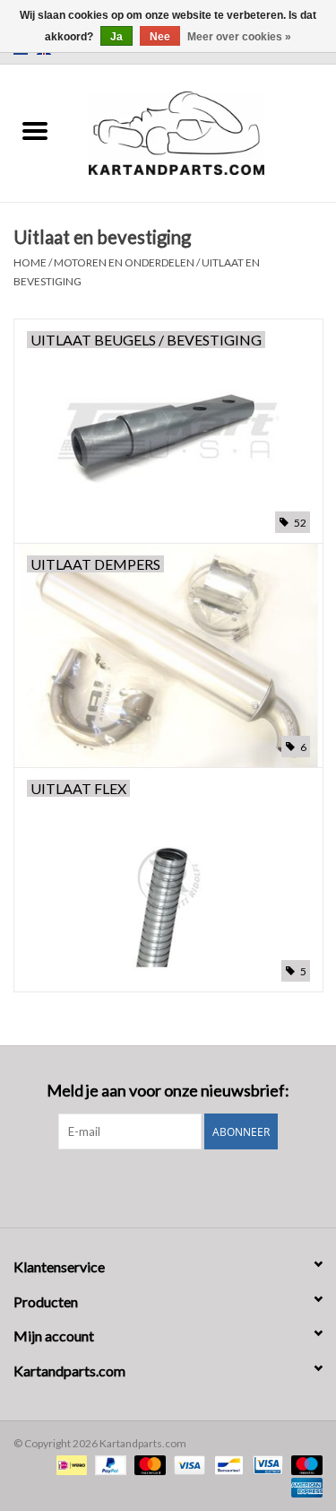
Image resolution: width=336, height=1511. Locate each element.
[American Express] (304, 1486)
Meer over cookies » (239, 37)
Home (30, 262)
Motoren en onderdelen (124, 262)
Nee (160, 37)
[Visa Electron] (265, 1464)
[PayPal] (108, 1464)
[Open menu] (35, 130)
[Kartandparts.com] (203, 131)
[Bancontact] (226, 1464)
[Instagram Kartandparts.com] (183, 1186)
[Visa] (187, 1464)
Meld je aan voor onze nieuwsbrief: (168, 1090)
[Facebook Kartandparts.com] (152, 1186)
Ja (116, 37)
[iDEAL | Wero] (69, 1464)
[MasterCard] (148, 1464)
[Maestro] (304, 1464)
